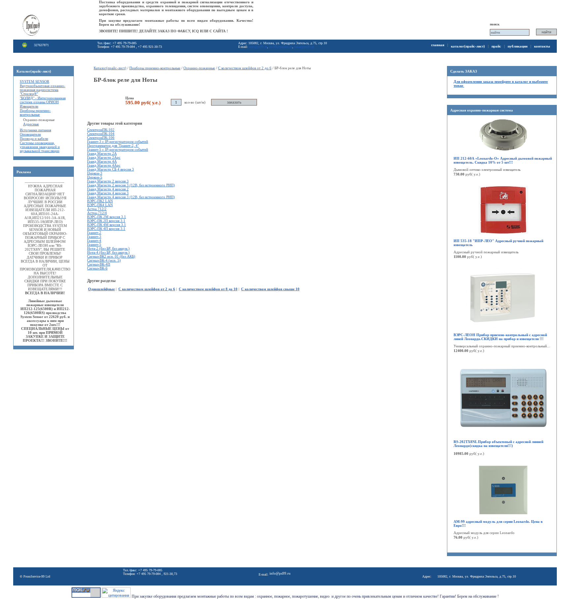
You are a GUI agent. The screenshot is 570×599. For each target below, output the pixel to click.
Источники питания (35, 130)
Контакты (542, 46)
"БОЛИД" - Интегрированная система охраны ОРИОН (43, 100)
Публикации (517, 46)
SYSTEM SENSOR (34, 81)
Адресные (31, 124)
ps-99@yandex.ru (280, 46)
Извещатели (29, 106)
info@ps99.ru (258, 46)
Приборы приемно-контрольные (35, 112)
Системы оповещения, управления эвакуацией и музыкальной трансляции (40, 147)
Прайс (496, 46)
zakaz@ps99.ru (304, 46)
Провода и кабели (34, 139)
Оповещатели (30, 134)
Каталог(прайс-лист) (468, 46)
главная (437, 45)
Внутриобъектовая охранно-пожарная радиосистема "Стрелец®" (42, 90)
